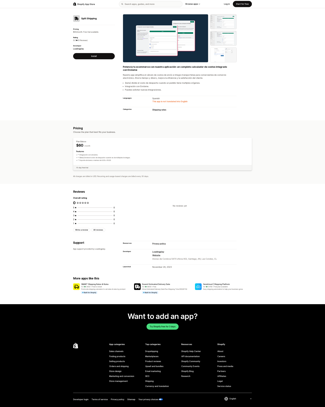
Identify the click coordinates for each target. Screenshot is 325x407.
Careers (221, 356)
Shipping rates (159, 109)
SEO (147, 376)
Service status (224, 386)
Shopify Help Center (191, 351)
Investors (221, 361)
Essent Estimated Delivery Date (156, 284)
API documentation (190, 356)
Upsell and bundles (154, 366)
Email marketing (153, 371)
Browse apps (191, 4)
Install (94, 56)
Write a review (81, 230)
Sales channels (116, 351)
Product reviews (153, 361)
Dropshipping (151, 351)
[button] (101, 288)
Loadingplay (78, 49)
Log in (227, 4)
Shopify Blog (187, 371)
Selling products (117, 361)
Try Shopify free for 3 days (162, 326)
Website (156, 255)
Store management (118, 381)
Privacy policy (159, 243)
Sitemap (131, 399)
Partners (221, 371)
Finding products (117, 356)
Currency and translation (157, 386)
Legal (220, 381)
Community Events (190, 366)
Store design (115, 371)
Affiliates (221, 376)
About (220, 351)
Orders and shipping (119, 366)
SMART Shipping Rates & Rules (95, 284)
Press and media (225, 366)
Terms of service (100, 399)
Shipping (149, 381)
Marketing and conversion (121, 376)
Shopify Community (190, 361)
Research (185, 376)
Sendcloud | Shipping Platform (216, 284)
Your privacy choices (148, 399)
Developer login (80, 399)
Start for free (242, 4)
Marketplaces (151, 356)
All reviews (98, 230)
